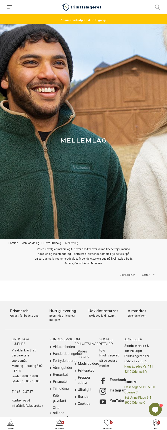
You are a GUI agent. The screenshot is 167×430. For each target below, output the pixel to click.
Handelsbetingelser (60, 354)
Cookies (84, 403)
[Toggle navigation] (9, 7)
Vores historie (83, 354)
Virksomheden (60, 347)
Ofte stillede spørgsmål (60, 413)
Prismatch (60, 382)
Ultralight (84, 390)
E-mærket (60, 375)
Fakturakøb (85, 370)
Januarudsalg (30, 243)
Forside (13, 243)
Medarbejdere (85, 363)
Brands (83, 397)
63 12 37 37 (25, 391)
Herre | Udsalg (52, 243)
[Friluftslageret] (81, 7)
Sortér (146, 274)
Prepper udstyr (84, 380)
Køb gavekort (59, 398)
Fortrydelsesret (60, 361)
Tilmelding (60, 388)
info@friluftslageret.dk (27, 405)
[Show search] (157, 7)
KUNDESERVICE (62, 339)
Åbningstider (60, 368)
